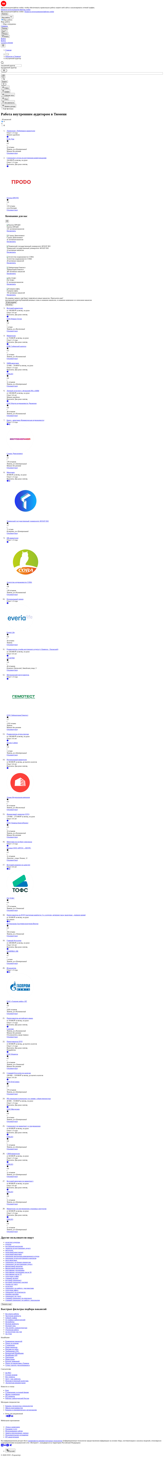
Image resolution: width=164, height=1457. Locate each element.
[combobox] (11, 65)
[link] (4, 33)
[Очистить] (4, 70)
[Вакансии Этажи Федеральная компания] (84, 782)
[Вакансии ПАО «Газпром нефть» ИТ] (84, 986)
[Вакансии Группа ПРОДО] (84, 182)
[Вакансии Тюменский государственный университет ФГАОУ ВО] (84, 501)
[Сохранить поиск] (3, 76)
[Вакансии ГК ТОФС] (84, 883)
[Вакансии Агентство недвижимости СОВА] (84, 562)
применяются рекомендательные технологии (45, 1441)
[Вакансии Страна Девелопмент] (84, 439)
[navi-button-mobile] (3, 45)
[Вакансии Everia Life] (84, 617)
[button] (3, 39)
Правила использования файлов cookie (39, 12)
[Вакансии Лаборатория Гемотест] (84, 697)
